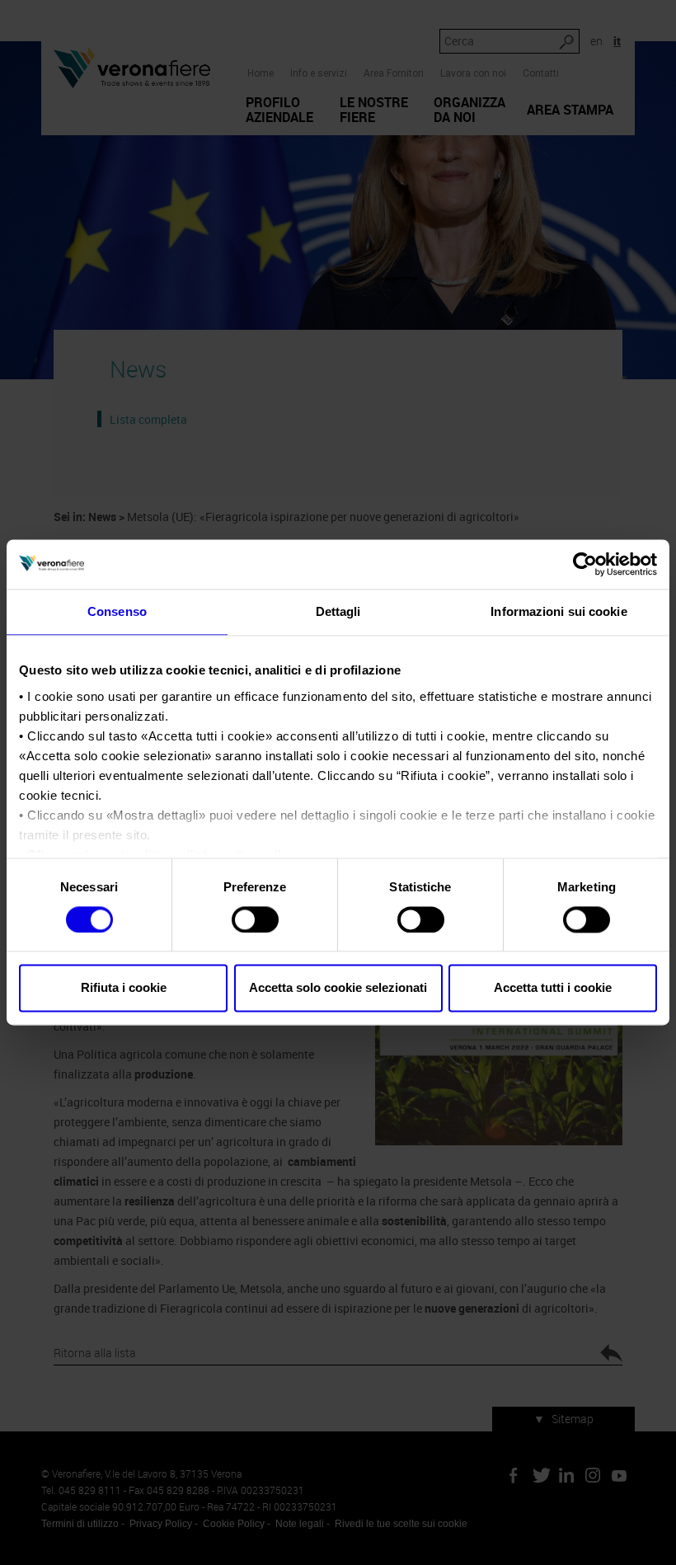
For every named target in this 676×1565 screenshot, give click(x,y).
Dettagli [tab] (338, 611)
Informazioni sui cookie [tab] (559, 611)
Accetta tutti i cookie (553, 988)
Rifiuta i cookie (124, 988)
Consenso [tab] (117, 611)
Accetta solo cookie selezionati (338, 988)
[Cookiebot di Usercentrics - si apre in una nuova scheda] (585, 564)
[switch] (255, 919)
